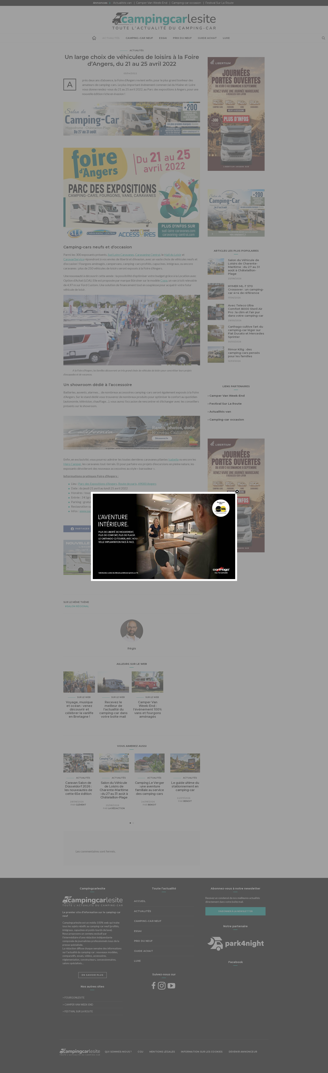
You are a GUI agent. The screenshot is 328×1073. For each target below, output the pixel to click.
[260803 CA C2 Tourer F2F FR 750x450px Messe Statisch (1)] (164, 536)
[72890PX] (164, 1064)
